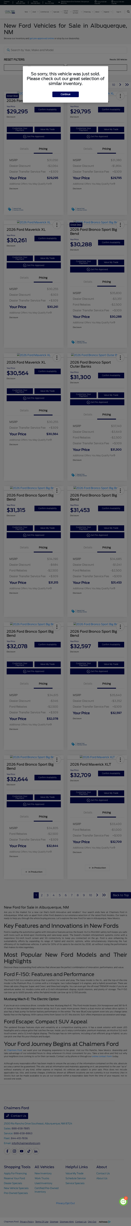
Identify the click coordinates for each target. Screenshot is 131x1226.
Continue (65, 94)
